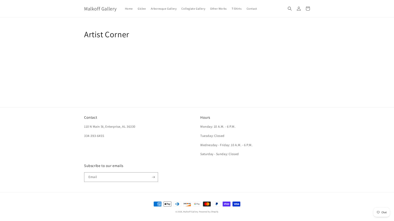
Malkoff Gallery (190, 211)
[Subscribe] (153, 177)
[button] (289, 8)
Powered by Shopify (209, 211)
